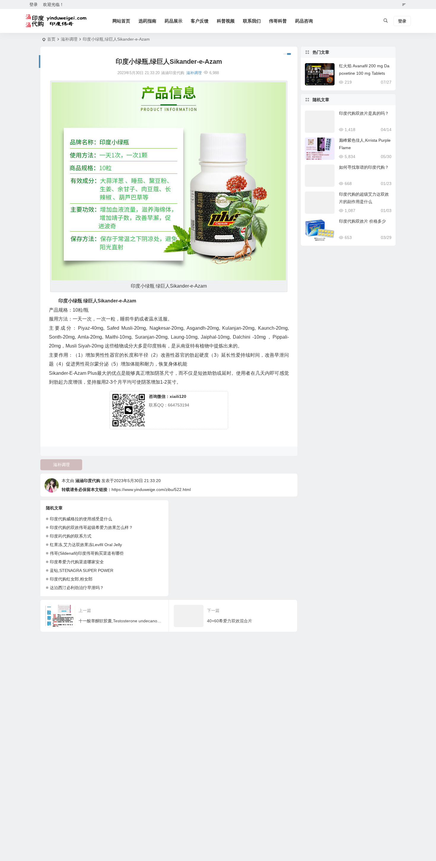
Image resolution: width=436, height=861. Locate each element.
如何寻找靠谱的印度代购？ (364, 167)
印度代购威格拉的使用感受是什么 (81, 518)
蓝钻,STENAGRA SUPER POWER (81, 570)
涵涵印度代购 (87, 480)
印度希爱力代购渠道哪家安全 (77, 561)
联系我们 (252, 20)
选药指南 (147, 20)
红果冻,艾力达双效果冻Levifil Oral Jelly (86, 544)
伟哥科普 (278, 20)
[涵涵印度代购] (57, 21)
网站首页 (121, 20)
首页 (51, 39)
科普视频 (226, 20)
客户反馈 (200, 20)
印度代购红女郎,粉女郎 (71, 579)
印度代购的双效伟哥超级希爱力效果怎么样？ (91, 527)
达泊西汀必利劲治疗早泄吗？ (77, 587)
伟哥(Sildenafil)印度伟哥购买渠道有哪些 (87, 553)
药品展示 (173, 20)
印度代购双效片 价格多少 (362, 221)
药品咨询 (304, 20)
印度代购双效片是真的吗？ (364, 113)
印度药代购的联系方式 (70, 536)
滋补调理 (69, 39)
